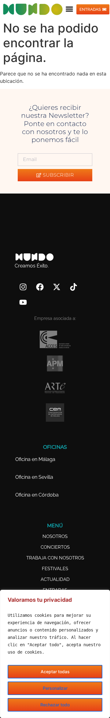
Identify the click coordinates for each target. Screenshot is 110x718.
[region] (55, 654)
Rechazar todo (55, 704)
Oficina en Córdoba (37, 495)
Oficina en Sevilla (34, 477)
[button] (69, 9)
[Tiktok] (73, 287)
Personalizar (55, 688)
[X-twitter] (56, 287)
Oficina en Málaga (35, 459)
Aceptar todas (55, 671)
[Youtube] (23, 302)
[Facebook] (39, 287)
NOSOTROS (55, 536)
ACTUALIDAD (55, 579)
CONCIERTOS (55, 547)
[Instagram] (23, 287)
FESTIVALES (55, 568)
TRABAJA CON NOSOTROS (55, 558)
